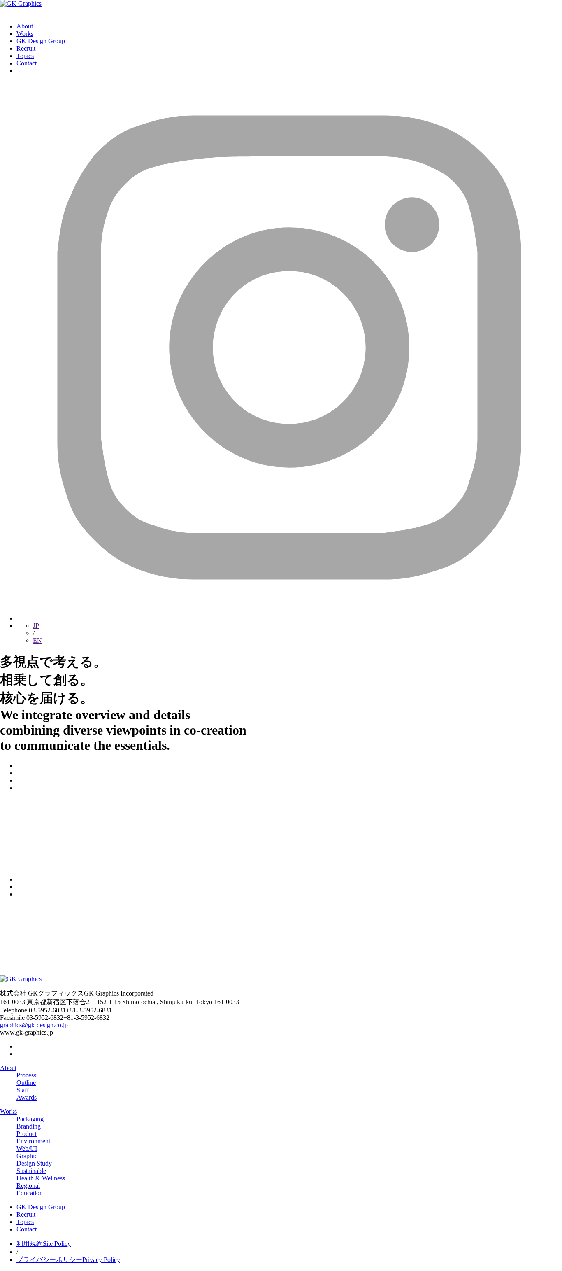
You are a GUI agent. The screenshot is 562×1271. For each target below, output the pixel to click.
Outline (26, 1082)
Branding (28, 1126)
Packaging (30, 1118)
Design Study (34, 1163)
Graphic (26, 1155)
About (24, 26)
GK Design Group (40, 40)
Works (24, 33)
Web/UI (26, 1148)
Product (26, 1133)
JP (36, 625)
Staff (22, 1090)
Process (26, 1075)
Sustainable (31, 1170)
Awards (26, 1097)
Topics (25, 55)
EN (37, 640)
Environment (33, 1141)
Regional (28, 1185)
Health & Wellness (40, 1178)
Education (29, 1192)
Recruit (25, 48)
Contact (26, 63)
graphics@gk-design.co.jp (34, 1024)
